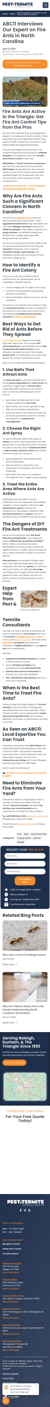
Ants (19, 834)
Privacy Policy (8, 1378)
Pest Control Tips (38, 834)
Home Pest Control (12, 1248)
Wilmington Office (11, 1308)
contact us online (36, 816)
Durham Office (10, 1279)
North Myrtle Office (12, 1341)
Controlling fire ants (12, 340)
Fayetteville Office (11, 1325)
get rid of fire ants (26, 824)
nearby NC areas (23, 639)
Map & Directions (11, 1272)
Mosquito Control (11, 1244)
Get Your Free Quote (14, 1062)
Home (5, 14)
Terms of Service (10, 1383)
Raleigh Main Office (12, 1263)
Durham (36, 838)
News (26, 834)
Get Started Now (25, 881)
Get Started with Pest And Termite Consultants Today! (22, 64)
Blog (12, 14)
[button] (45, 5)
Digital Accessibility (11, 1374)
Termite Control (10, 1253)
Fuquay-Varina (24, 838)
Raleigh (20, 842)
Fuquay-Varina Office (13, 1295)
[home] (18, 5)
